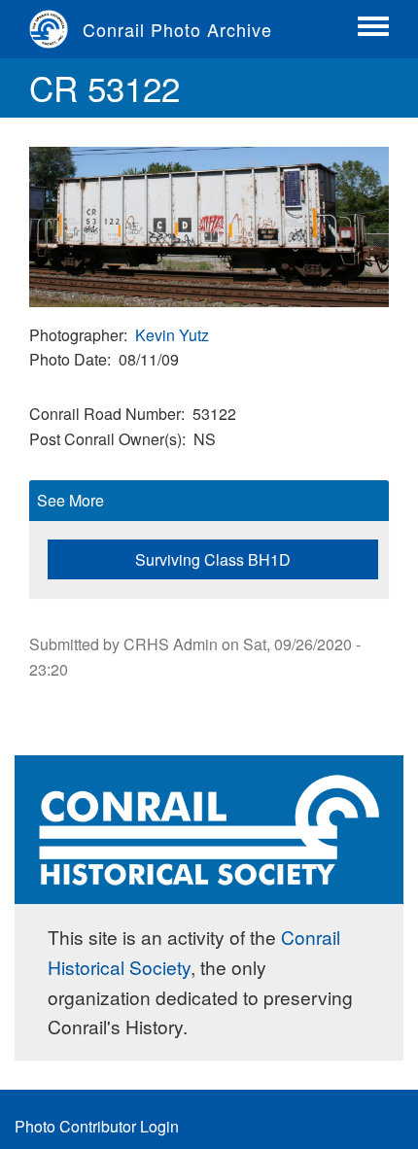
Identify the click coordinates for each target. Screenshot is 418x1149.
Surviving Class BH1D (213, 559)
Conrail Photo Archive (177, 29)
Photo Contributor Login (97, 1126)
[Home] (56, 29)
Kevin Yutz (172, 335)
